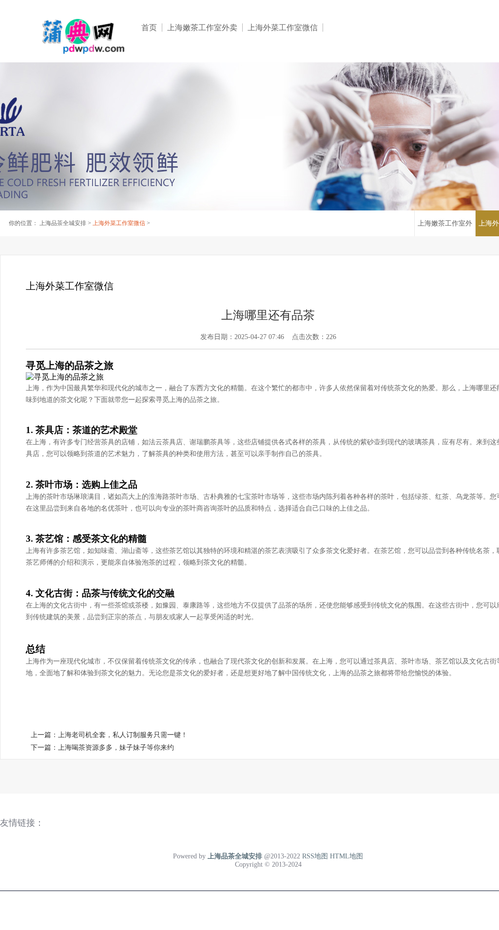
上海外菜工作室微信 (283, 27)
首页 (149, 27)
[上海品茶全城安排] (78, 35)
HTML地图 (346, 856)
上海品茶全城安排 (62, 223)
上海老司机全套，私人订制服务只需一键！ (123, 735)
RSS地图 (315, 856)
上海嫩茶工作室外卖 (202, 27)
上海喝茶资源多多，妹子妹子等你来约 (116, 747)
